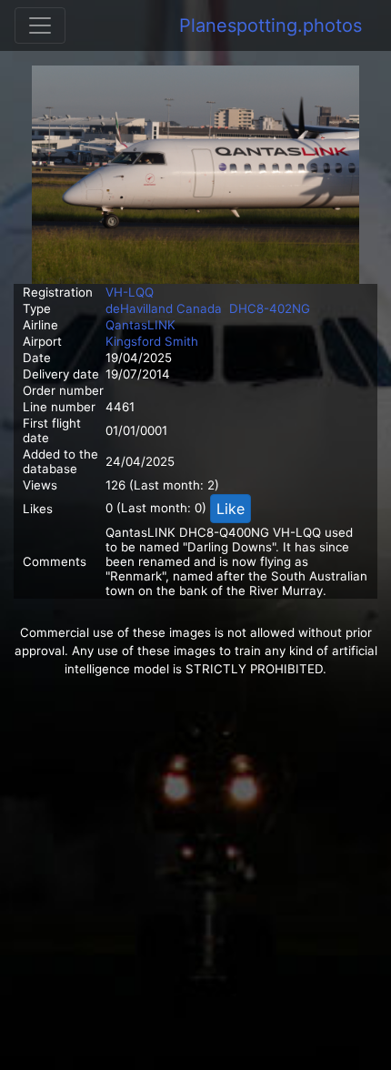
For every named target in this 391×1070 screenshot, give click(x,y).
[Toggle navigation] (40, 25)
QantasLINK (140, 325)
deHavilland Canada (163, 308)
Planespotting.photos (270, 25)
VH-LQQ (129, 292)
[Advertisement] (195, 874)
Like (230, 509)
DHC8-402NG (269, 308)
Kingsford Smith (151, 341)
